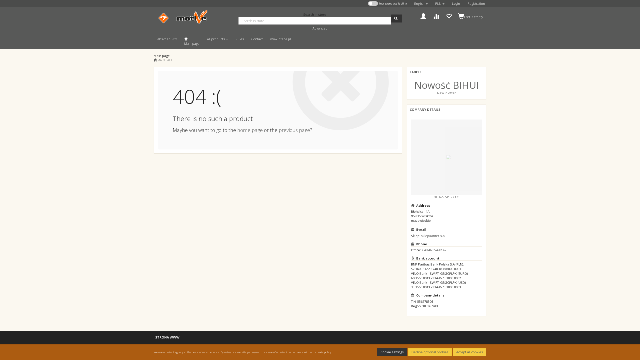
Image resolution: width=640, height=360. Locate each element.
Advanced (320, 28)
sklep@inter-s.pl (433, 236)
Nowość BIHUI (446, 85)
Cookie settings (392, 352)
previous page (294, 130)
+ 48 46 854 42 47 (434, 250)
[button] (421, 3)
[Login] (423, 15)
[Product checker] (436, 15)
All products (216, 39)
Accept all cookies (469, 352)
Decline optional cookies (430, 352)
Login (456, 3)
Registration (476, 3)
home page (250, 130)
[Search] (396, 18)
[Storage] (449, 15)
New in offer (446, 93)
